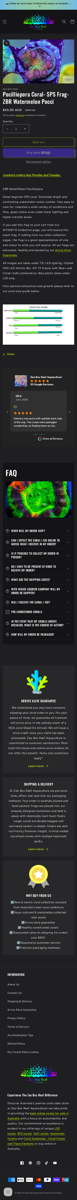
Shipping (20, 115)
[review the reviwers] (15, 407)
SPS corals (24, 1133)
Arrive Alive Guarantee (21, 1009)
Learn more (36, 766)
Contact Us (14, 993)
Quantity (8, 121)
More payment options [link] (38, 161)
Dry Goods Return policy (23, 1052)
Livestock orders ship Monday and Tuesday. (32, 175)
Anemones (57, 1133)
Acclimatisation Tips (20, 1035)
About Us (13, 984)
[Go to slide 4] (41, 434)
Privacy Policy (16, 1018)
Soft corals (41, 1133)
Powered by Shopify (53, 1193)
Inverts (12, 1138)
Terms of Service (18, 1026)
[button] (5, 22)
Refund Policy (16, 1043)
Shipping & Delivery (19, 1001)
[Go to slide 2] (35, 434)
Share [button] (11, 354)
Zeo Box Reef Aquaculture (33, 1193)
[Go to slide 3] (38, 434)
